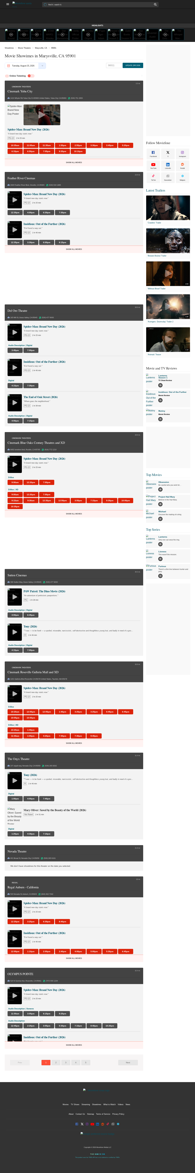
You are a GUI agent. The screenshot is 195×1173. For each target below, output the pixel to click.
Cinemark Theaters (21, 87)
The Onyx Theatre (18, 759)
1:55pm (62, 145)
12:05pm (31, 712)
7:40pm (62, 736)
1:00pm (30, 736)
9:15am (15, 500)
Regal (15, 883)
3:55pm (78, 500)
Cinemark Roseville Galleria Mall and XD (33, 672)
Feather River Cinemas (21, 178)
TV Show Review (165, 380)
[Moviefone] (23, 4)
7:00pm (46, 482)
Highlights (97, 25)
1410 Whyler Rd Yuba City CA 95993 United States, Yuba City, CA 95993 (38, 98)
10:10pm (78, 151)
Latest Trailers (155, 190)
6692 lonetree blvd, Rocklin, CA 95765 (25, 450)
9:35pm (62, 151)
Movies (66, 1104)
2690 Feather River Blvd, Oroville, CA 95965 (27, 185)
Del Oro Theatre (17, 311)
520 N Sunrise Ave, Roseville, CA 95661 (25, 981)
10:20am (15, 712)
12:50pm (62, 500)
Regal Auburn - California (23, 887)
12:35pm (47, 500)
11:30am (15, 736)
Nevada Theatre (17, 851)
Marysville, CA (41, 48)
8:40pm (62, 921)
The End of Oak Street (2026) (41, 397)
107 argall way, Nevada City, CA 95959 (25, 766)
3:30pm (94, 145)
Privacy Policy (118, 1114)
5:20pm (125, 145)
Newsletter (168, 180)
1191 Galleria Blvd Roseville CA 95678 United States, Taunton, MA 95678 (38, 679)
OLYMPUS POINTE (20, 974)
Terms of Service (103, 1114)
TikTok (153, 180)
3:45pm (109, 145)
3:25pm (78, 712)
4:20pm (46, 736)
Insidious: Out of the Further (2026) (44, 224)
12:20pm (31, 482)
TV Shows (75, 1104)
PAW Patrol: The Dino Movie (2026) (44, 591)
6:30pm (46, 921)
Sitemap (90, 1114)
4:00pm (78, 951)
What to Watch (109, 1104)
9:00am (15, 482)
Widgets (182, 180)
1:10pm (30, 951)
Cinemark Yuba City (20, 91)
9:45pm (94, 736)
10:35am (15, 145)
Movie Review (164, 395)
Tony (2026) (30, 626)
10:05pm (15, 718)
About (71, 1114)
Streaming (86, 1104)
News (128, 1104)
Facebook (153, 156)
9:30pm (109, 500)
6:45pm (109, 712)
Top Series (153, 529)
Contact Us (80, 1114)
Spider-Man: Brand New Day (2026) (28, 129)
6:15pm (15, 151)
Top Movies (154, 474)
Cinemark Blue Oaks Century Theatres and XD (36, 443)
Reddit (182, 168)
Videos (120, 1104)
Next (128, 1062)
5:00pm (94, 951)
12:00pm (15, 951)
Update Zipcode (132, 65)
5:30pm (109, 951)
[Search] (155, 4)
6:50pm (30, 151)
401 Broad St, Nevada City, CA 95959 (24, 858)
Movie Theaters (24, 48)
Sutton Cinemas (17, 575)
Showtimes (9, 48)
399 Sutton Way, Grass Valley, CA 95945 (25, 582)
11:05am (31, 145)
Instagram (182, 156)
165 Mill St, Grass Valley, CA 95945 (23, 318)
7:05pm (46, 151)
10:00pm (125, 500)
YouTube (153, 168)
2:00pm (46, 951)
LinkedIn (168, 168)
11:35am (47, 145)
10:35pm (15, 506)
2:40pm (62, 951)
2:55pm (78, 145)
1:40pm (62, 712)
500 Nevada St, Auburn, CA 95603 (23, 894)
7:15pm (94, 500)
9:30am (30, 500)
